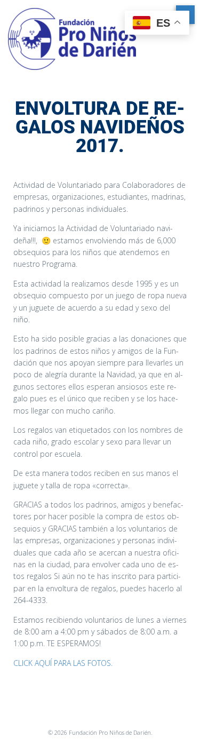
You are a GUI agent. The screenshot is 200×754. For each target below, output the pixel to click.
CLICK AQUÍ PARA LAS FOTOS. (63, 663)
